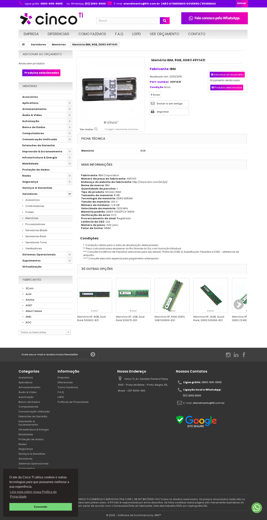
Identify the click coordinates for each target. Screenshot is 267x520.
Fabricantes (32, 280)
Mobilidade (30, 163)
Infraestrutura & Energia (39, 157)
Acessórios (30, 97)
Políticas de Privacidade (73, 402)
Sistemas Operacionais (39, 254)
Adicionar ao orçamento (42, 54)
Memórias (59, 44)
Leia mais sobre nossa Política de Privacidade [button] (33, 494)
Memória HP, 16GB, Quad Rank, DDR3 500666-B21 (208, 318)
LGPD (136, 33)
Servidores (38, 44)
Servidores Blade (36, 230)
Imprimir (163, 112)
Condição (156, 87)
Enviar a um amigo (170, 103)
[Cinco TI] (55, 19)
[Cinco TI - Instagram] (228, 355)
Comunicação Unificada (39, 139)
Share (156, 94)
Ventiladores (33, 248)
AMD (28, 317)
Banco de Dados (33, 127)
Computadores (33, 133)
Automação (30, 121)
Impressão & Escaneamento (42, 151)
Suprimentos (31, 260)
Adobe (29, 300)
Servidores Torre (36, 242)
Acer (28, 294)
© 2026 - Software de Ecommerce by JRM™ (133, 515)
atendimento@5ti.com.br (209, 403)
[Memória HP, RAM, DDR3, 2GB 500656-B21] (172, 295)
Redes (26, 176)
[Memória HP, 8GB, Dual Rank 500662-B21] (94, 295)
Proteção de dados (36, 170)
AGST (28, 305)
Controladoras (34, 206)
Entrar (241, 3)
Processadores (35, 224)
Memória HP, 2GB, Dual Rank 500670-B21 (130, 318)
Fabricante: (159, 69)
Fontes (29, 212)
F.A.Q (119, 33)
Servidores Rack (35, 236)
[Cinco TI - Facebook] (244, 355)
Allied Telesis (33, 311)
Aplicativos (30, 103)
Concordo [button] (40, 506)
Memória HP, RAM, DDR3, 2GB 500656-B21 (170, 318)
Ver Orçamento (164, 33)
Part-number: (159, 82)
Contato (196, 33)
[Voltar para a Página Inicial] (23, 44)
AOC (28, 322)
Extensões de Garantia (38, 145)
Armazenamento (34, 109)
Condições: (88, 238)
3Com (29, 288)
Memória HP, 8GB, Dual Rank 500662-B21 (91, 318)
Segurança (30, 182)
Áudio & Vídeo (32, 115)
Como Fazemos (92, 33)
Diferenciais (58, 33)
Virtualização (32, 267)
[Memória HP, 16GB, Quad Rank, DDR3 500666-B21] (210, 295)
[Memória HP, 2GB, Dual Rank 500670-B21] (133, 295)
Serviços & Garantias (37, 188)
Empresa (31, 33)
